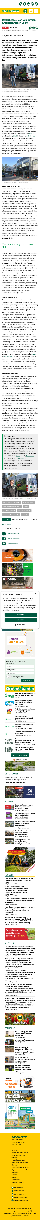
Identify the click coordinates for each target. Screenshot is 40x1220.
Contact (14, 1157)
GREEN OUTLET (12, 773)
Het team (14, 1165)
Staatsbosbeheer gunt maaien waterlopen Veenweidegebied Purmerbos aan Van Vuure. (19, 880)
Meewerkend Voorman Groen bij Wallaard (25, 733)
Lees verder (15, 610)
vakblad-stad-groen (21, 1197)
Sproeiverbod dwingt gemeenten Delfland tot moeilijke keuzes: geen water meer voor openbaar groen (25, 1050)
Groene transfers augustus (24, 1040)
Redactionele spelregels (20, 1167)
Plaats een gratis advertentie (15, 783)
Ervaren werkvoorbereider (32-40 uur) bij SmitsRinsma (24, 748)
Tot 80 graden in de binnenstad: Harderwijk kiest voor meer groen (25, 1059)
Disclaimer (15, 1172)
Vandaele (21, 458)
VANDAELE (25, 515)
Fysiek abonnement (18, 1155)
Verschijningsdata (17, 1182)
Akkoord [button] (20, 615)
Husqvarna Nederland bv (11, 515)
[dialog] (20, 610)
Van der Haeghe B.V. (24, 511)
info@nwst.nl (18, 1188)
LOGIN (6, 519)
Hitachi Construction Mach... (11, 502)
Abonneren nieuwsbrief (19, 1162)
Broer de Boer (6, 30)
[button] (20, 625)
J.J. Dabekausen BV (9, 511)
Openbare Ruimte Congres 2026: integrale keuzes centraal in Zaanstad (24, 807)
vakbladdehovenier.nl (11, 1213)
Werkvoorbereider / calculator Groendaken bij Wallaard (24, 718)
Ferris (18, 456)
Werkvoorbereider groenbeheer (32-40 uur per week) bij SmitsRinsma (24, 741)
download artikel (13, 534)
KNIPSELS (9, 943)
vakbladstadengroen (21, 1200)
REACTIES (6, 524)
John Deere (31, 136)
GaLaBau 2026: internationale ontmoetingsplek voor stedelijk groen (25, 823)
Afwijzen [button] (20, 620)
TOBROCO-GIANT (28, 502)
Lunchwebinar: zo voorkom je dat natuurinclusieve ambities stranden (25, 815)
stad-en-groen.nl (14, 1211)
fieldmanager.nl (13, 1208)
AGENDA (9, 801)
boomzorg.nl (26, 1211)
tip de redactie (13, 544)
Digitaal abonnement (18, 1160)
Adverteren (15, 1180)
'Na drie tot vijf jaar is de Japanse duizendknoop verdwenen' (23, 1033)
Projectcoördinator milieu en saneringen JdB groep (25, 710)
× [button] (35, 594)
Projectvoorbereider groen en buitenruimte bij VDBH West (25, 694)
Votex (34, 354)
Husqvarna (30, 456)
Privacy (14, 1175)
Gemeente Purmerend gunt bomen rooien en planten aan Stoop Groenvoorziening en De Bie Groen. (19, 900)
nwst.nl (26, 1216)
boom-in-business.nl (28, 1213)
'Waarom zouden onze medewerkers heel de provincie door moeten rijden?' (23, 1068)
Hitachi (31, 133)
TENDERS (9, 874)
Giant (15, 136)
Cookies (14, 1177)
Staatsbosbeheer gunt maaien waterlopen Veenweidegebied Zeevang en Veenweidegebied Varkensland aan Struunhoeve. (19, 910)
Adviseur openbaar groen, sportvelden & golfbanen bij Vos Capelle (24, 702)
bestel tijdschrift (13, 539)
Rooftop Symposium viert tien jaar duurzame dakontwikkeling (24, 833)
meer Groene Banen (20, 755)
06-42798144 (19, 1194)
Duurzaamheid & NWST (19, 1153)
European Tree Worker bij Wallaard (24, 725)
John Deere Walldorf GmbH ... (12, 507)
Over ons (14, 1150)
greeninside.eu (16, 1216)
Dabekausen (8, 356)
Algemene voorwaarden (19, 1170)
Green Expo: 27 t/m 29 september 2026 (22, 840)
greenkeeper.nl (25, 1208)
